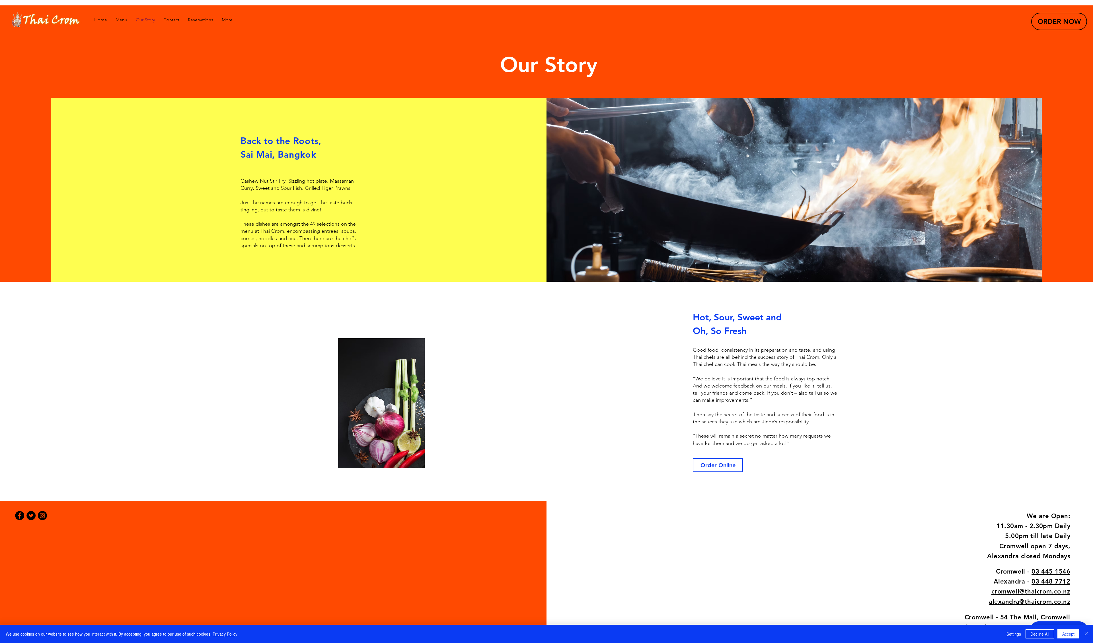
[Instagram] (42, 515)
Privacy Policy (225, 634)
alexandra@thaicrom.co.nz (1029, 601)
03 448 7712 (1051, 581)
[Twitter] (31, 515)
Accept (1068, 634)
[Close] (1086, 633)
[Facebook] (19, 515)
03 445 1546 (1051, 571)
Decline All (1039, 634)
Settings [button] (1013, 634)
